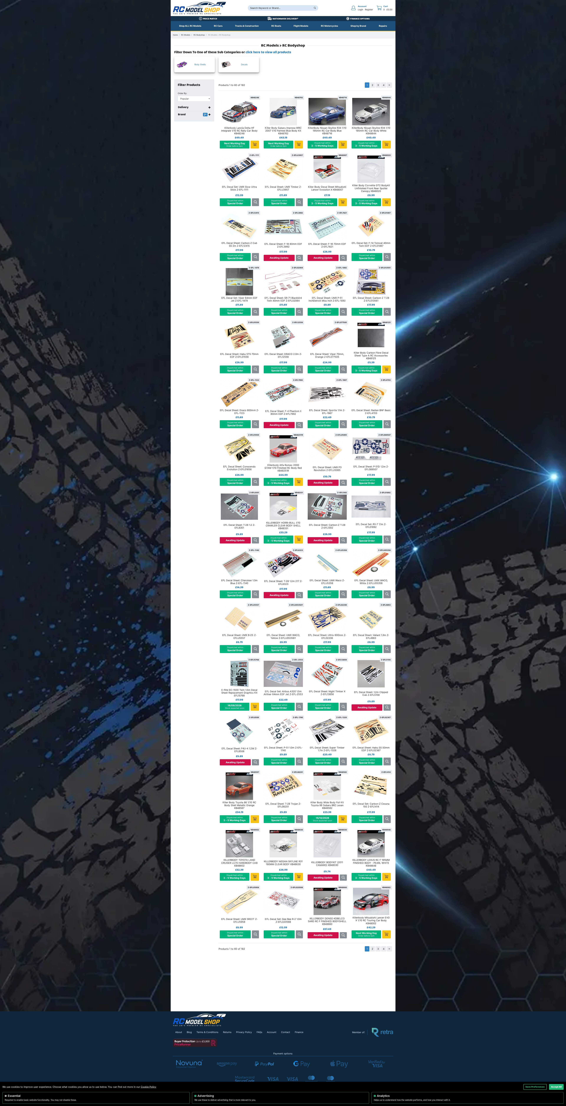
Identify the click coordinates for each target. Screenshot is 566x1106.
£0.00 (389, 9)
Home (175, 35)
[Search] (314, 8)
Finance (299, 1032)
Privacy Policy (244, 1032)
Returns (227, 1032)
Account (271, 1032)
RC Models (185, 35)
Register (369, 9)
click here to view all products (268, 52)
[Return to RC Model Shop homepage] (199, 8)
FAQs (259, 1032)
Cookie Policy (148, 1086)
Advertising (206, 1096)
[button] (196, 85)
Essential (14, 1096)
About (178, 1032)
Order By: (182, 93)
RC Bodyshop (199, 35)
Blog (189, 1032)
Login (360, 9)
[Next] (389, 85)
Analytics (383, 1096)
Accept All (556, 1087)
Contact (285, 1032)
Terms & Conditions (207, 1032)
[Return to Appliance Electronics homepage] (260, 1020)
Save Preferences (535, 1087)
